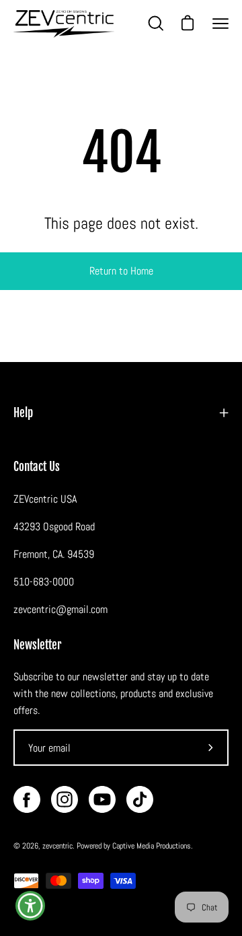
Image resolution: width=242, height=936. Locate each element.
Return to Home (121, 271)
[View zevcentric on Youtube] (102, 799)
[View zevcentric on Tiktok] (139, 799)
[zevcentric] (63, 24)
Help (23, 413)
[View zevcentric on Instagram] (64, 799)
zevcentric (57, 845)
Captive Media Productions (151, 845)
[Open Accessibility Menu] (30, 906)
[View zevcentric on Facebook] (26, 799)
